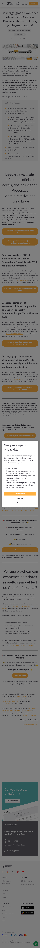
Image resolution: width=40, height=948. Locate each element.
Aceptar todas (20, 493)
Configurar (20, 498)
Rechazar (20, 503)
